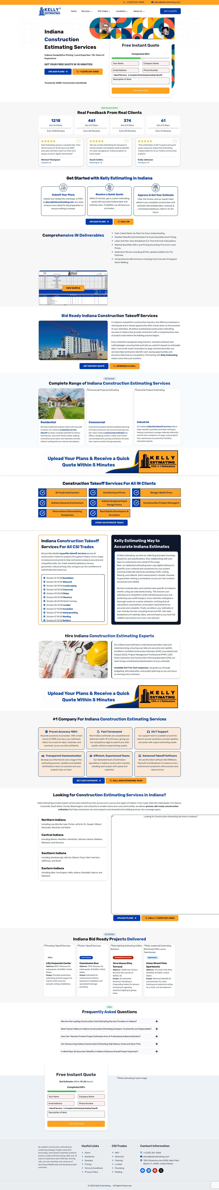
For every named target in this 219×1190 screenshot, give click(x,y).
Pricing (88, 1164)
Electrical (119, 1156)
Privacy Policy (91, 1172)
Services (86, 11)
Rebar (66, 593)
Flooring (119, 1160)
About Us (138, 11)
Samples (89, 1160)
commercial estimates (114, 433)
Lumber (118, 1164)
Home (74, 11)
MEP (117, 1152)
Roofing (118, 1172)
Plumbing (119, 1168)
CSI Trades (103, 11)
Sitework (67, 582)
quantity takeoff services (73, 553)
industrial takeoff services (159, 426)
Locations (120, 11)
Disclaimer (90, 1156)
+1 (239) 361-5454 (135, 2)
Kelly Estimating (102, 1185)
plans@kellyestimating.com (167, 2)
